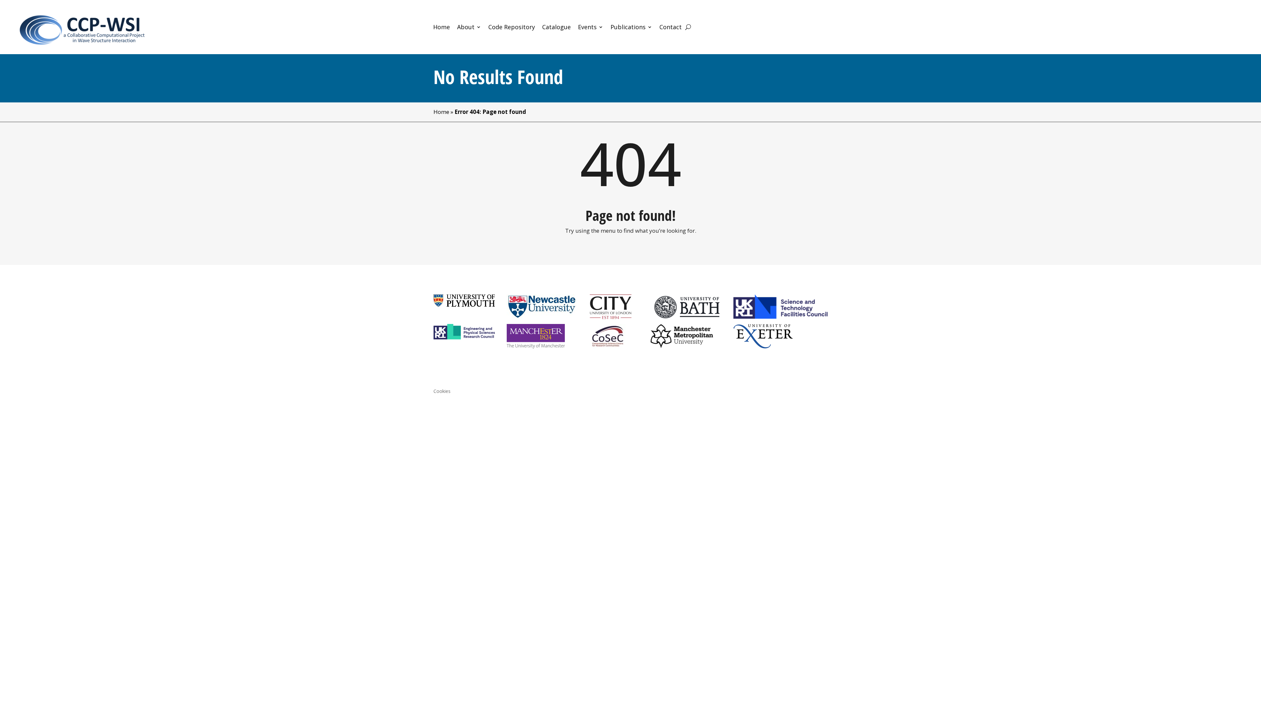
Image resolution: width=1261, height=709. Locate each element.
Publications (628, 28)
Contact (670, 28)
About (466, 28)
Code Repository (511, 28)
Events (587, 28)
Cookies (442, 391)
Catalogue (556, 28)
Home (441, 28)
